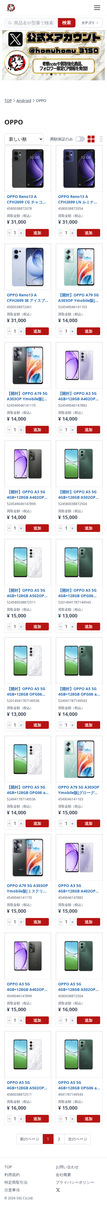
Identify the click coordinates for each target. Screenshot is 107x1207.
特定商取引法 (15, 1182)
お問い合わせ (67, 1166)
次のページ (77, 1138)
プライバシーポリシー (75, 1182)
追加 (37, 232)
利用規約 (12, 1174)
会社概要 (63, 1174)
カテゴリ (88, 22)
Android (23, 100)
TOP (8, 100)
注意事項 (12, 1189)
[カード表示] (91, 139)
